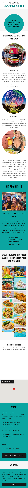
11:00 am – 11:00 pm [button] (14, 448)
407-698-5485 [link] (14, 3)
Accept (14, 484)
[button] (4, 2)
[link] (14, 6)
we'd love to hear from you (14, 455)
